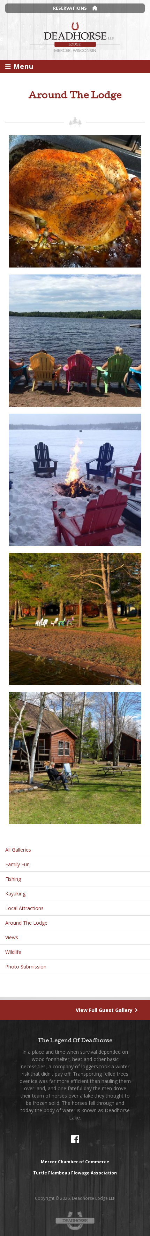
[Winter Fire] (75, 479)
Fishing (13, 879)
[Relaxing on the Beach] (75, 340)
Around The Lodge (26, 922)
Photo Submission (25, 966)
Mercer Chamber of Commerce (75, 1162)
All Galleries (18, 849)
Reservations (70, 8)
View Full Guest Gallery (104, 1010)
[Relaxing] (75, 757)
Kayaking (15, 893)
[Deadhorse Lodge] (75, 36)
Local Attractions (24, 908)
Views (11, 937)
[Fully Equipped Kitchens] (75, 201)
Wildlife (13, 952)
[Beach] (75, 618)
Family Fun (17, 864)
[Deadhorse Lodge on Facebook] (75, 1139)
